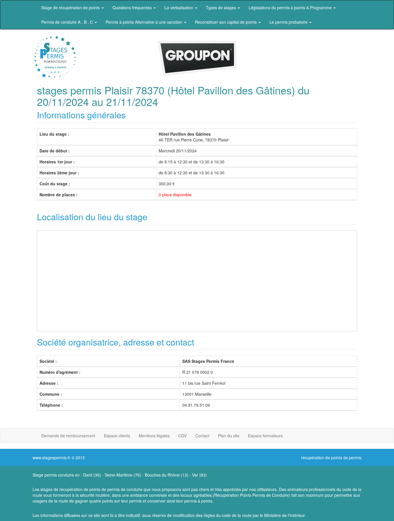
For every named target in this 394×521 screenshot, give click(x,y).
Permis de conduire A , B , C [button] (67, 22)
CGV (182, 435)
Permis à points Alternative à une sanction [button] (144, 22)
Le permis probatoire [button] (289, 22)
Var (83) (199, 475)
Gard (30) (92, 475)
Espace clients (117, 435)
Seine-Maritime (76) (123, 475)
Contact (202, 435)
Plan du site (228, 435)
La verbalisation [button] (179, 7)
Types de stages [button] (221, 7)
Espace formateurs (265, 435)
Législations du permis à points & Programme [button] (291, 7)
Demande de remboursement (68, 435)
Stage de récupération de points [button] (71, 7)
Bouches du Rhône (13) (166, 475)
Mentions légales (154, 435)
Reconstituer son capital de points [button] (226, 22)
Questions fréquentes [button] (132, 7)
